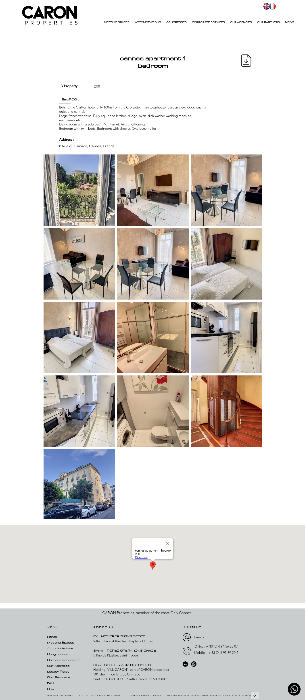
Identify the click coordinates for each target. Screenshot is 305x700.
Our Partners (58, 677)
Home (52, 636)
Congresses (57, 654)
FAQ (50, 683)
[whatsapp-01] (294, 689)
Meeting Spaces (60, 642)
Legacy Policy (58, 671)
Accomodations (60, 648)
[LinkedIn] (185, 664)
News (51, 689)
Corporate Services (64, 659)
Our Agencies (58, 665)
